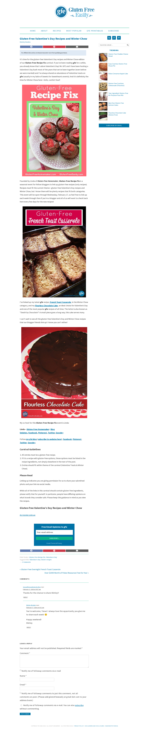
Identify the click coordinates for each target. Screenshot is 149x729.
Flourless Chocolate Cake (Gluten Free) (117, 114)
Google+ (59, 432)
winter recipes (46, 559)
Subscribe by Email (114, 125)
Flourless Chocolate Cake (46, 305)
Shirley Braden (31, 605)
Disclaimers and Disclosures (94, 726)
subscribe (79, 705)
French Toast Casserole (60, 302)
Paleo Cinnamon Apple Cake (118, 74)
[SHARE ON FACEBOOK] (31, 47)
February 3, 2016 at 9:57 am (32, 589)
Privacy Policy (79, 726)
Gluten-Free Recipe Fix (37, 557)
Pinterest (42, 432)
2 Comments (26, 562)
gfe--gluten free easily (74, 10)
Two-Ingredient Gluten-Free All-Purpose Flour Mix (118, 94)
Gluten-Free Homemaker (38, 429)
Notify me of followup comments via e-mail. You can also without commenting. (52, 707)
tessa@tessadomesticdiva (32, 587)
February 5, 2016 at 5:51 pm (35, 608)
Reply (25, 597)
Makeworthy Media (111, 726)
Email (23, 684)
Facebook (32, 432)
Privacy (59, 543)
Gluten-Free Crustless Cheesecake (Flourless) (116, 84)
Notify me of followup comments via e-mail (41, 671)
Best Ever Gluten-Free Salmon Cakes (116, 104)
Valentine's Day (51, 557)
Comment (25, 653)
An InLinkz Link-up (27, 515)
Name (23, 676)
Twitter (51, 432)
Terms (53, 543)
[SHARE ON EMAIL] (77, 47)
